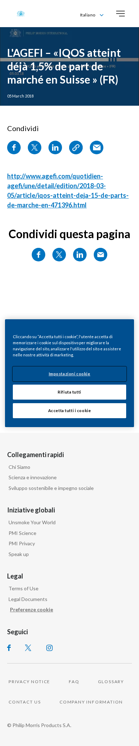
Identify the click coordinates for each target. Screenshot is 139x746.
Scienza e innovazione (33, 477)
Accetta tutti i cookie (69, 410)
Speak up (19, 554)
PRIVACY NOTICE (29, 681)
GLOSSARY (111, 681)
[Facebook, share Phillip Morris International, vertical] (14, 147)
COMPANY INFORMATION (91, 702)
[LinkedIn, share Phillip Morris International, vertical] (55, 147)
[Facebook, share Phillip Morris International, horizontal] (38, 254)
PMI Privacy (22, 543)
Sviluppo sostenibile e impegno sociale (51, 488)
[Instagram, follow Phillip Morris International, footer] (49, 648)
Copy (76, 147)
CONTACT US (25, 702)
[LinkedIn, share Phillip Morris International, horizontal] (80, 254)
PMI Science (22, 533)
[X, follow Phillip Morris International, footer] (28, 648)
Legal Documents (28, 599)
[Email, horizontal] (100, 254)
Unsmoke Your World (32, 522)
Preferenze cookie (31, 609)
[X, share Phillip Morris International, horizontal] (59, 254)
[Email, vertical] (96, 147)
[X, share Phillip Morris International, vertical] (34, 147)
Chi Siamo (19, 467)
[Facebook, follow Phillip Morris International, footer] (9, 648)
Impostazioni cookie (70, 373)
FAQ (74, 681)
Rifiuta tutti (69, 392)
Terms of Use (23, 588)
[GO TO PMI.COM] (20, 13)
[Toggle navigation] (120, 13)
